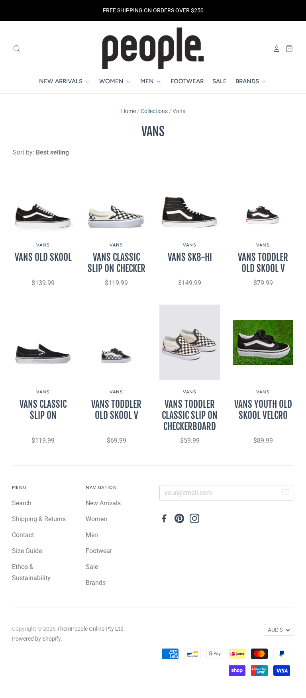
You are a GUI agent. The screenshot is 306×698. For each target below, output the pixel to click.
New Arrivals (61, 81)
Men (147, 81)
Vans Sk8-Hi (190, 257)
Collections (154, 111)
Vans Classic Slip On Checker (116, 263)
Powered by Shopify (36, 638)
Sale (219, 81)
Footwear (187, 81)
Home (128, 111)
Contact (23, 535)
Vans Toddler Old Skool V (263, 263)
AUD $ (275, 630)
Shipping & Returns (39, 519)
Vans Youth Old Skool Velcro (263, 410)
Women (112, 81)
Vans (43, 245)
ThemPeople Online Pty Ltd (90, 629)
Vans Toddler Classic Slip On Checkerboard (190, 415)
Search (21, 503)
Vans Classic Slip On (43, 410)
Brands (248, 81)
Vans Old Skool (43, 257)
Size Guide (27, 551)
